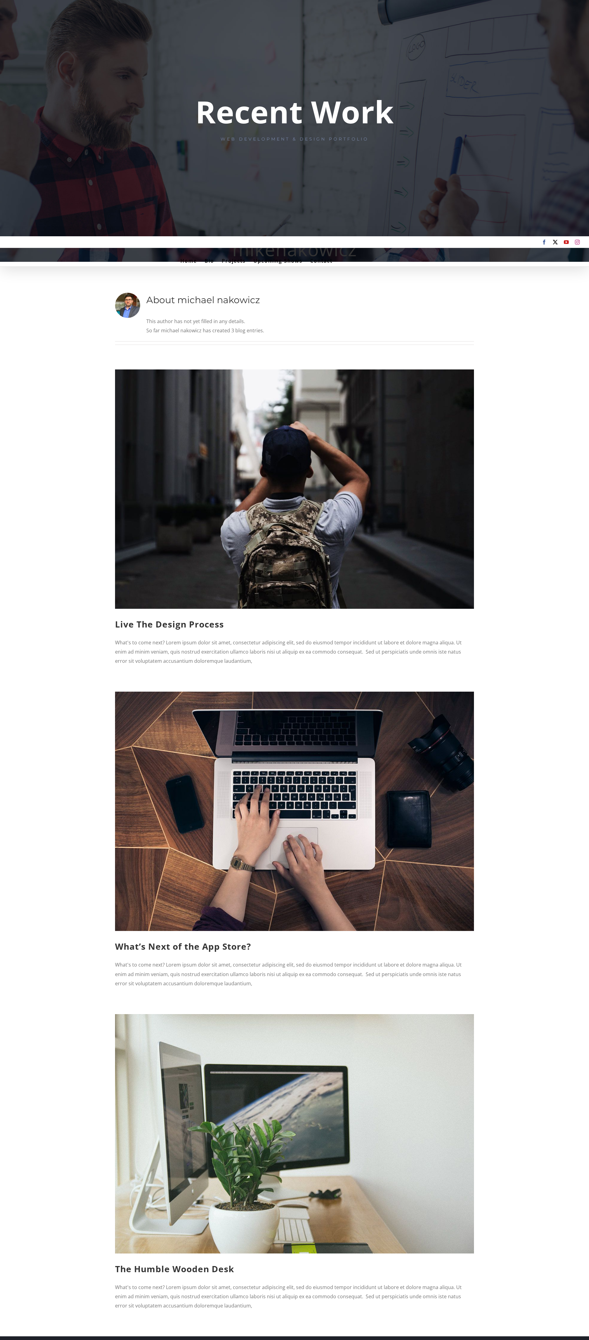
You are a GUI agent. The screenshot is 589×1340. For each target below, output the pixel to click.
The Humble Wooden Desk (174, 1269)
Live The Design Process (169, 624)
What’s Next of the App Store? (183, 946)
